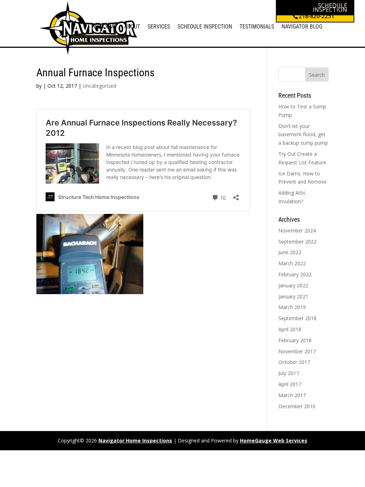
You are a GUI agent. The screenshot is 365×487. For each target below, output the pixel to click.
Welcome (105, 26)
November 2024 (297, 230)
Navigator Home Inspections (135, 440)
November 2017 (297, 351)
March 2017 (292, 395)
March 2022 (292, 263)
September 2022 (297, 241)
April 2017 (289, 384)
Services (159, 26)
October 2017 (294, 362)
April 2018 (289, 329)
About (132, 26)
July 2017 (288, 373)
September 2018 (297, 318)
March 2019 (292, 307)
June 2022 (289, 252)
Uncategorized (99, 85)
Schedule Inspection (205, 26)
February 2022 (295, 274)
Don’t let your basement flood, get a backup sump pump (303, 135)
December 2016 (296, 406)
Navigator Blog (302, 26)
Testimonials (257, 26)
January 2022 (293, 285)
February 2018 (295, 340)
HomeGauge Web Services (273, 440)
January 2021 (293, 296)
